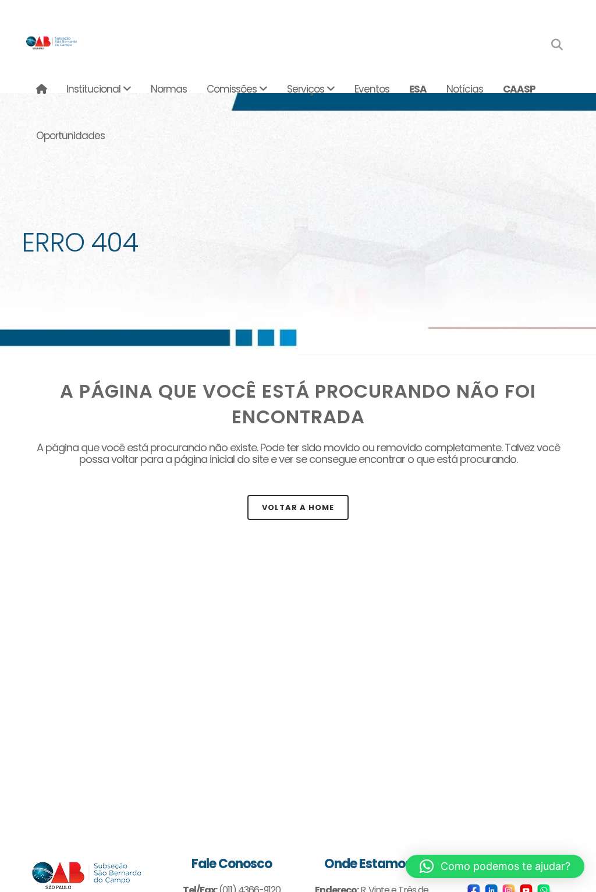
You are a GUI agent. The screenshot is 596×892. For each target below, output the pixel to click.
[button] (495, 866)
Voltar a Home (298, 507)
